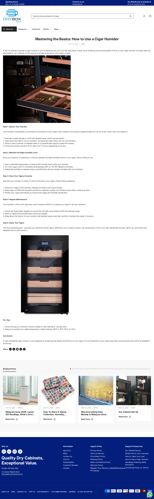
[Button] (68, 369)
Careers (66, 468)
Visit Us (66, 459)
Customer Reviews (70, 465)
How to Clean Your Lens (134, 456)
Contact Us (67, 456)
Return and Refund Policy (100, 462)
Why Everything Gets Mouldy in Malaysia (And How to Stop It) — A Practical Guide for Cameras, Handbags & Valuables (93, 413)
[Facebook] (10, 349)
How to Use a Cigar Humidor (136, 459)
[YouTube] (9, 451)
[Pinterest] (20, 349)
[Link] (12, 16)
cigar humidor (32, 51)
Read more (10, 419)
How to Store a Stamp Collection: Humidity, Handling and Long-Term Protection (56, 413)
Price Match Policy (97, 456)
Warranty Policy (96, 465)
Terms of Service (97, 453)
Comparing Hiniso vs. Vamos (136, 468)
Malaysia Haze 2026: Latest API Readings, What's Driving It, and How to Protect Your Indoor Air (20, 413)
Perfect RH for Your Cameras (136, 453)
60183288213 (77, 4)
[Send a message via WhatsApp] (149, 494)
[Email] (24, 349)
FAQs (65, 453)
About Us (67, 450)
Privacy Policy (96, 450)
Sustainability (68, 462)
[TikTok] (20, 451)
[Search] (130, 16)
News (83, 44)
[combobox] (82, 16)
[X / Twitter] (13, 349)
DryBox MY (88, 492)
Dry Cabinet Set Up (128, 412)
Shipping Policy (96, 459)
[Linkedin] (17, 349)
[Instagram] (14, 451)
